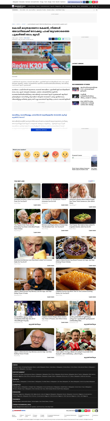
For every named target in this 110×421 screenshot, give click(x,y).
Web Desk (26, 38)
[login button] (93, 6)
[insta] (96, 2)
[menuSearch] (98, 6)
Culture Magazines (17, 396)
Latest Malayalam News (43, 367)
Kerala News (66, 367)
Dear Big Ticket (49, 406)
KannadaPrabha (35, 2)
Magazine (58, 6)
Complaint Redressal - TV (71, 416)
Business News (17, 401)
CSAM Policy (42, 416)
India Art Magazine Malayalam (48, 394)
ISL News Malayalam (63, 381)
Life (63, 6)
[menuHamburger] (95, 6)
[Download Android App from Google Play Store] (93, 411)
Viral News (29, 369)
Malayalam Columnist (72, 394)
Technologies (35, 401)
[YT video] (93, 2)
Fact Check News (44, 401)
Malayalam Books (61, 394)
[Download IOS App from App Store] (96, 411)
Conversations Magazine (43, 396)
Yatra (78, 6)
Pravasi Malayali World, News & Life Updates (24, 406)
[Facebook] (84, 2)
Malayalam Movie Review (61, 374)
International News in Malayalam (86, 367)
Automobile (84, 6)
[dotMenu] (90, 6)
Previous (94, 10)
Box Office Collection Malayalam (32, 376)
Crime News (74, 367)
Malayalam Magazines (18, 394)
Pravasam (68, 6)
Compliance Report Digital (84, 416)
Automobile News (26, 401)
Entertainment (45, 6)
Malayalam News (17, 367)
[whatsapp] (90, 2)
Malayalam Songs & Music (48, 376)
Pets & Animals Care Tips (38, 388)
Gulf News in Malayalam (19, 369)
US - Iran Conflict (30, 10)
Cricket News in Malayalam (34, 381)
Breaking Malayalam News (29, 367)
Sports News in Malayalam (20, 381)
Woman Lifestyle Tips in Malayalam (22, 388)
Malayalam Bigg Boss (18, 376)
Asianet (18, 410)
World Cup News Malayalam (87, 381)
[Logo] (19, 6)
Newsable (22, 2)
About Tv (22, 416)
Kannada (27, 2)
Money (74, 6)
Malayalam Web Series (89, 374)
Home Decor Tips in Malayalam (83, 387)
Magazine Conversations (85, 394)
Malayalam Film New (18, 374)
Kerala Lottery (50, 10)
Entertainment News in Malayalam (33, 374)
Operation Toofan (41, 10)
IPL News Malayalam (74, 381)
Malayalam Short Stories (29, 396)
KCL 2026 (22, 10)
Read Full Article (41, 129)
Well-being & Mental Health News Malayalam (57, 388)
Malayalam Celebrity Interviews (83, 376)
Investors (95, 415)
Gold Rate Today (60, 10)
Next (96, 10)
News (38, 6)
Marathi (58, 2)
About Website (14, 416)
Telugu (41, 2)
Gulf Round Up (40, 406)
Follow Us (67, 39)
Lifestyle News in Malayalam (20, 387)
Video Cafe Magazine (82, 396)
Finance (51, 401)
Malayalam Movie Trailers (75, 374)
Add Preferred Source (74, 2)
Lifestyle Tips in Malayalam (36, 387)
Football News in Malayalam (49, 381)
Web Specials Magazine (70, 396)
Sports (52, 6)
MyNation (62, 2)
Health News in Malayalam (67, 387)
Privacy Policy (35, 416)
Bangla (49, 2)
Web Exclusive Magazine (56, 396)
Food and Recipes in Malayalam (51, 387)
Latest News (31, 6)
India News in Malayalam (56, 367)
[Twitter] (87, 2)
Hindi (53, 2)
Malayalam (16, 2)
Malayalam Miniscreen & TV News (65, 376)
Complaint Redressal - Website (54, 416)
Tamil (45, 2)
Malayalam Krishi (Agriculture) (32, 394)
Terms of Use (28, 416)
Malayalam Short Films (48, 374)
